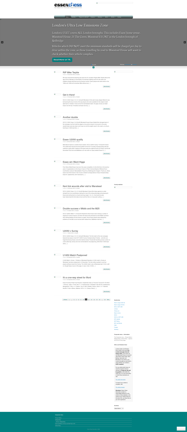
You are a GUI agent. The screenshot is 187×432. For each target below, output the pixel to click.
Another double (70, 117)
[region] (93, 43)
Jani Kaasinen (127, 64)
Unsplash (134, 64)
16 (99, 299)
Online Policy (58, 425)
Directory (100, 17)
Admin (106, 17)
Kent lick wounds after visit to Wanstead (82, 186)
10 (83, 299)
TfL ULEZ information (121, 379)
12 (88, 299)
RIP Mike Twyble (71, 72)
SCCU (115, 315)
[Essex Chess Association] (68, 5)
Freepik (116, 327)
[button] (2, 42)
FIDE (115, 325)
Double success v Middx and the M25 (81, 208)
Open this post (106, 86)
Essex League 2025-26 (119, 302)
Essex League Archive (119, 304)
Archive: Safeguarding (60, 421)
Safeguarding (58, 419)
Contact (119, 17)
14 (94, 299)
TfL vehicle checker (120, 387)
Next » (108, 299)
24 (104, 299)
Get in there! (69, 94)
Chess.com (116, 311)
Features (93, 17)
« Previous (65, 299)
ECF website (117, 319)
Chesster (78, 74)
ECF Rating (117, 321)
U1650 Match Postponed (75, 255)
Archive (112, 17)
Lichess (116, 309)
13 (91, 299)
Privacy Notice (58, 417)
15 (96, 299)
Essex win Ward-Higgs (74, 161)
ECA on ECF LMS (118, 307)
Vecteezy (116, 329)
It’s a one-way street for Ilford (77, 277)
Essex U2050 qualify (73, 139)
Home (67, 17)
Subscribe (181, 428)
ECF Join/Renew (118, 323)
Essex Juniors (117, 313)
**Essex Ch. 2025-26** (84, 17)
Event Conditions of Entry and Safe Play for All (65, 423)
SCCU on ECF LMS (118, 317)
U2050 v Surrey (70, 230)
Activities (74, 17)
